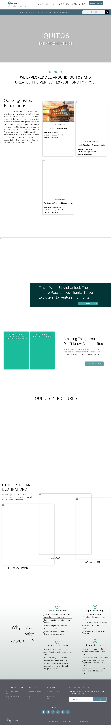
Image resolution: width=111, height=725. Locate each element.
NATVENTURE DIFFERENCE (62, 12)
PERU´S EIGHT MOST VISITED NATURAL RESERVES (16, 336)
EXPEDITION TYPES (32, 12)
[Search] (107, 12)
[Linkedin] (43, 712)
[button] (2, 428)
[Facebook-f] (53, 712)
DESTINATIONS (19, 12)
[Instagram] (48, 712)
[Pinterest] (63, 712)
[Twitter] (58, 712)
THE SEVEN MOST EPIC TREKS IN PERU (42, 335)
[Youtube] (68, 712)
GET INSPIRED (46, 12)
